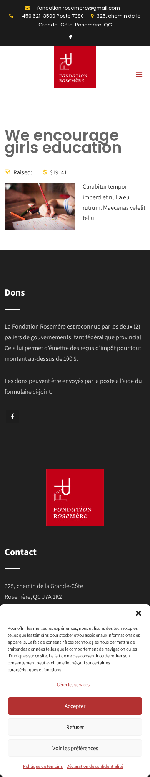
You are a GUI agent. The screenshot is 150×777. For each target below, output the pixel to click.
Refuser (75, 727)
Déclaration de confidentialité (95, 766)
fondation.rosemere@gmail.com (78, 7)
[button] (138, 613)
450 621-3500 (38, 16)
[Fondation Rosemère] (75, 86)
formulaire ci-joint (28, 392)
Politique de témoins (43, 766)
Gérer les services (73, 684)
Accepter (75, 706)
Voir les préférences (75, 748)
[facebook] (70, 37)
